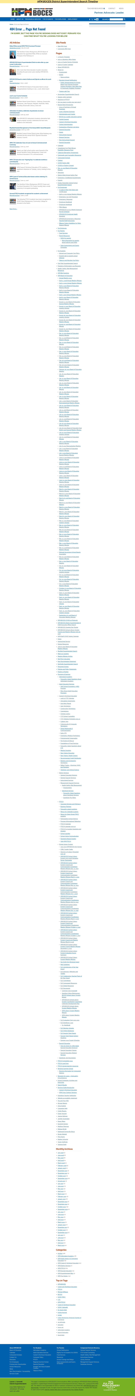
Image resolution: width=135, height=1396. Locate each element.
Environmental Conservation (69, 738)
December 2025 (62, 1170)
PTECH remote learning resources (68, 1066)
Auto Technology (66, 706)
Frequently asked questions (69, 809)
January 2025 (62, 1199)
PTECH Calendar (66, 824)
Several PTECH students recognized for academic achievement (29, 193)
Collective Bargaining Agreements (68, 152)
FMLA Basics (63, 207)
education (60, 1324)
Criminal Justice (65, 714)
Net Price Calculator (64, 659)
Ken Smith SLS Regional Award (70, 962)
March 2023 (61, 1245)
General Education (64, 129)
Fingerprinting (67, 787)
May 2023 (60, 1240)
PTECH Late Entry (63, 1063)
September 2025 (63, 1178)
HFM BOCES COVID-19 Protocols (68, 620)
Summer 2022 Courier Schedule (70, 1040)
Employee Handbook (65, 202)
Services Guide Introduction (66, 1087)
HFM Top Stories (63, 1276)
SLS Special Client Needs (68, 1033)
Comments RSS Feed (64, 49)
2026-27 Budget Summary (67, 111)
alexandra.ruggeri (15, 48)
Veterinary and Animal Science (70, 770)
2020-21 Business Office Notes (67, 59)
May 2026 (61, 1158)
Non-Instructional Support (67, 140)
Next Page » (13, 209)
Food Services (63, 233)
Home (13, 19)
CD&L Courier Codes (67, 849)
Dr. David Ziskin (62, 1310)
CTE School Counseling (68, 716)
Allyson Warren (62, 1103)
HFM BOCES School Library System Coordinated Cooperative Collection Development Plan (72, 1001)
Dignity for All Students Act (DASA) (67, 1352)
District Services (64, 773)
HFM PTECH (61, 1268)
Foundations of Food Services (69, 743)
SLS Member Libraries (67, 1028)
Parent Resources (64, 235)
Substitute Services (67, 791)
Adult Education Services (66, 684)
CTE (59, 1299)
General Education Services (69, 775)
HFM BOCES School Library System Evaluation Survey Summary (69, 953)
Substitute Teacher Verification (67, 1095)
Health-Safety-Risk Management (72, 785)
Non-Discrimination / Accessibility (20, 1371)
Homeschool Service (64, 641)
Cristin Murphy (62, 1111)
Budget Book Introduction (65, 104)
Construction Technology (68, 708)
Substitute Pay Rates (69, 797)
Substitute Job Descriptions (67, 1058)
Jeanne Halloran (63, 1116)
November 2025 (62, 1173)
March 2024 (61, 1222)
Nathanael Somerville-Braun (66, 1131)
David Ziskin (61, 1335)
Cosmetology (65, 711)
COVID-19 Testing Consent (66, 165)
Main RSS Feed (62, 46)
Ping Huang (61, 1137)
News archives (65, 77)
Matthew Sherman (63, 1126)
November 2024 (62, 1204)
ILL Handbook (66, 1025)
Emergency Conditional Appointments (69, 177)
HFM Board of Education (65, 275)
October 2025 (62, 1176)
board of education (63, 1332)
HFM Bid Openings (63, 273)
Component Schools (64, 158)
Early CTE (64, 733)
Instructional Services (67, 780)
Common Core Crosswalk (69, 991)
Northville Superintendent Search (68, 664)
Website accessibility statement (67, 1098)
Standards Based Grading (68, 839)
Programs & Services (33, 19)
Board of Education (15, 1350)
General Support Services (68, 778)
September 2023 (63, 1232)
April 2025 (61, 1191)
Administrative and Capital (67, 114)
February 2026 (62, 1165)
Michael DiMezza (63, 1292)
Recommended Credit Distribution (71, 758)
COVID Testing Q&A (63, 163)
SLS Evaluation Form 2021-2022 (70, 1020)
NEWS (61, 74)
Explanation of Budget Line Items (69, 127)
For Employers (62, 228)
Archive (60, 1253)
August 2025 (61, 1181)
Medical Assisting (66, 750)
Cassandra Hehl (62, 1108)
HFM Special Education (65, 1271)
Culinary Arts (64, 721)
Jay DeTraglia (61, 1322)
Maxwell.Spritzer (15, 66)
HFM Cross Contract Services (68, 1092)
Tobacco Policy (37, 1370)
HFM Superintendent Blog (65, 1273)
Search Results (62, 1085)
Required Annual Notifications (68, 80)
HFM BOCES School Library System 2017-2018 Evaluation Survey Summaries (69, 858)
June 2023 (61, 1237)
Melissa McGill (62, 1129)
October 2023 (62, 1230)
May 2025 (61, 1188)
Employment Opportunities (18, 1364)
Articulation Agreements (68, 701)
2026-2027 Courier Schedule (18, 96)
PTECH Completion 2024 (65, 1061)
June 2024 (61, 1214)
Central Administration (66, 124)
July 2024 (60, 1212)
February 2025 (62, 1196)
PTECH (61, 801)
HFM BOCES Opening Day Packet (68, 627)
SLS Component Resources (69, 983)
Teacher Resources (95, 8)
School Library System (66, 844)
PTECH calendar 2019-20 (68, 826)
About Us (19, 19)
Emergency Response (65, 199)
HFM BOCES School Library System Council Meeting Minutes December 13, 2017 (70, 946)
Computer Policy (38, 1357)
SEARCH (106, 19)
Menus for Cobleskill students (69, 811)
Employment (72, 19)
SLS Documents (65, 988)
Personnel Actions (63, 666)
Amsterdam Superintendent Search (68, 94)
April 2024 (61, 1219)
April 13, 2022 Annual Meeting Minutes (70, 283)
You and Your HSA (63, 1100)
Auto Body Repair (66, 703)
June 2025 (61, 1186)
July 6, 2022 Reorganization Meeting (70, 446)
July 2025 (60, 1183)
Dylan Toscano (62, 1113)
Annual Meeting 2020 (65, 278)
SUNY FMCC (61, 1297)
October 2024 (62, 1207)
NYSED (60, 1315)
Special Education (64, 142)
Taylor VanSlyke (63, 1142)
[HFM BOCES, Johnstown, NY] (32, 16)
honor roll (60, 1327)
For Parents (61, 231)
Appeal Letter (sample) (65, 97)
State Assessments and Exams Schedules (66, 1362)
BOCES (60, 1294)
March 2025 (61, 1194)
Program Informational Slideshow (71, 821)
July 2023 (60, 1235)
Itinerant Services (64, 137)
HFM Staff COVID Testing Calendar (68, 636)
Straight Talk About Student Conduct (41, 1367)
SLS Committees (66, 980)
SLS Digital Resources (67, 986)
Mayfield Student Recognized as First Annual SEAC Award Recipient (30, 128)
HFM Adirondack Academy (66, 1256)
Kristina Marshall (62, 1312)
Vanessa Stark (62, 1144)
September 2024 (63, 1209)
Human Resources (63, 644)
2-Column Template (64, 57)
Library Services (85, 1359)
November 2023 (62, 1227)
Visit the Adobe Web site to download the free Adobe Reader (64, 1389)
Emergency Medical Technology (70, 735)
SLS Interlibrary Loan (67, 1023)
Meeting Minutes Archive (65, 656)
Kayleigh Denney (63, 1124)
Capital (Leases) (64, 119)
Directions (61, 172)
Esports (60, 180)
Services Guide (14, 1373)
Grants (61, 132)
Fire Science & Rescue (67, 741)
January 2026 (62, 1168)
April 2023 (61, 1243)
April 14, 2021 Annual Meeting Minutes (70, 194)
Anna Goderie (62, 1106)
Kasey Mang (61, 1121)
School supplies (65, 833)
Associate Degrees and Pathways (71, 804)
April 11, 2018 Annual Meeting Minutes (70, 280)
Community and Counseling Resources (69, 155)
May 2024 (61, 1217)
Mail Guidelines (65, 964)
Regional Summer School (65, 1068)
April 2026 (61, 1160)
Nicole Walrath (62, 1134)
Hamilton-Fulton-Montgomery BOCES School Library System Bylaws (71, 995)
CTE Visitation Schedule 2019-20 (70, 719)
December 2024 (62, 1201)
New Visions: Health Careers (69, 755)
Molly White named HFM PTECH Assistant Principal (25, 46)
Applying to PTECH (63, 99)
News (121, 8)
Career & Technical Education (68, 122)
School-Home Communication (70, 836)
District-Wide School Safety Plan (68, 175)
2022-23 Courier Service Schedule (68, 62)
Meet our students (63, 654)
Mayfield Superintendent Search (67, 651)
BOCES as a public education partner (70, 117)
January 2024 (62, 1225)
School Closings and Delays (65, 1359)
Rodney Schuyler (63, 1139)
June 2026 (61, 1155)
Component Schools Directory (90, 1348)
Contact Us (13, 1357)
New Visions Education (67, 753)
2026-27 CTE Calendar (67, 698)
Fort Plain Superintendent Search (68, 263)
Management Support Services (70, 783)
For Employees (60, 19)
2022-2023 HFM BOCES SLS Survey (71, 847)
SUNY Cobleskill (63, 1307)
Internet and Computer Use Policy (69, 253)
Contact (111, 8)
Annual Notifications (63, 1350)
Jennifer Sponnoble (63, 1119)
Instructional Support (65, 135)
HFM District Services (64, 1265)
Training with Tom (64, 91)
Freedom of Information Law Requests (69, 266)
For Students (48, 19)
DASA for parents (66, 238)
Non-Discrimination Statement (67, 661)
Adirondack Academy (65, 676)
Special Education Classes (68, 1050)
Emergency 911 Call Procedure (68, 197)
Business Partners (66, 806)
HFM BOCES (62, 1284)
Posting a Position (63, 672)
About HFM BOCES (63, 67)
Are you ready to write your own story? (69, 102)
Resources (60, 1357)
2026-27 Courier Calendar (65, 64)
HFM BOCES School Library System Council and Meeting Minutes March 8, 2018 (69, 940)
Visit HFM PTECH (66, 841)
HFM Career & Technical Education (68, 1263)
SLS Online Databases (67, 1031)
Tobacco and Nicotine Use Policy (69, 260)
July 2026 (60, 1152)
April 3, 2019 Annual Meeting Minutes (70, 295)
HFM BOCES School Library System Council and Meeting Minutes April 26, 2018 (69, 632)
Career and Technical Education (67, 1286)
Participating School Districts (69, 819)
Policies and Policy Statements (67, 669)
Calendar (60, 145)
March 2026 (61, 1163)
